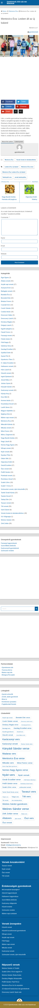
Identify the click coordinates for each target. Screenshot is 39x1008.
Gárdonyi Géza (6, 346)
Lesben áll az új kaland (11, 167)
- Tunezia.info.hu (6, 670)
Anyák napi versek (7, 284)
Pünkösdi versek (6, 475)
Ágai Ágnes (5, 277)
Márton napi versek (7, 417)
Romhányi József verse (27, 783)
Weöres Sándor (6, 520)
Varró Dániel (5, 510)
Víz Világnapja (6, 516)
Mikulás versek (6, 428)
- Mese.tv (4, 699)
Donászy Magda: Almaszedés (12, 978)
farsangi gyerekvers (26, 724)
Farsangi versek (6, 335)
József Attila (5, 380)
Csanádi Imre (5, 305)
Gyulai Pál (4, 356)
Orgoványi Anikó (6, 462)
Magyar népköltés (7, 411)
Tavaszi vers (29, 791)
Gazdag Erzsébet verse (22, 728)
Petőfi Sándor (5, 472)
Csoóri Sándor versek (10, 721)
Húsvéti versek (6, 373)
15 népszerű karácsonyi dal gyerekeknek (15, 989)
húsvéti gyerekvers (8, 731)
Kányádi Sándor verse (15, 748)
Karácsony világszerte (9, 903)
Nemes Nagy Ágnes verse (15, 770)
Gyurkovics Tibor (6, 359)
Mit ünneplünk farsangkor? (11, 889)
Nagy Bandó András (7, 438)
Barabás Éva (5, 294)
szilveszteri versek (25, 787)
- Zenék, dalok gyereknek (9, 697)
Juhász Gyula (5, 383)
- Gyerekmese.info (7, 667)
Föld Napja (4, 342)
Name (3, 238)
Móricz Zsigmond (6, 434)
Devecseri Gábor (6, 315)
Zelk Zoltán (5, 523)
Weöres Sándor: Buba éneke (11, 975)
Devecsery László (7, 318)
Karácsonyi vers (11, 739)
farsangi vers (6, 728)
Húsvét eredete (7, 906)
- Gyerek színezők (7, 694)
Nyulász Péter (5, 455)
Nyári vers (8, 774)
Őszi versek (5, 469)
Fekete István (5, 339)
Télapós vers (5, 797)
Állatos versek (5, 281)
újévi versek (18, 818)
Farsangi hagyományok (9, 543)
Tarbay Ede (5, 499)
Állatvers (7, 818)
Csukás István (5, 312)
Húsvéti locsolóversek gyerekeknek (14, 930)
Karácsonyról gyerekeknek (10, 548)
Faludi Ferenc (5, 332)
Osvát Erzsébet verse (11, 780)
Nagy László (5, 441)
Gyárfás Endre (6, 352)
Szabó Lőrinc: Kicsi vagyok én (12, 971)
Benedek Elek (5, 298)
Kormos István (6, 400)
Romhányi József (7, 479)
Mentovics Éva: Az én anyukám (12, 985)
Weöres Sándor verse (15, 808)
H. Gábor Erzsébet (7, 363)
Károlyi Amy (5, 393)
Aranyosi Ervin (6, 288)
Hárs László (5, 370)
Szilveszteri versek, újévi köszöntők (13, 489)
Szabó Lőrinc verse (9, 787)
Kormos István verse (26, 744)
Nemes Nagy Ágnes (7, 445)
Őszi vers (29, 818)
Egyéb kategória (6, 329)
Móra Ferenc (5, 431)
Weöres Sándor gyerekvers (14, 804)
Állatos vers (24, 814)
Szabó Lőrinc (5, 482)
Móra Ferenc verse (24, 763)
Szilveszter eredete (7, 550)
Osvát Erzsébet (6, 465)
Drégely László (6, 325)
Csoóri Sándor (6, 308)
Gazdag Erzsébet (7, 349)
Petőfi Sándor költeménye (30, 779)
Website (3, 254)
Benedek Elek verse (23, 717)
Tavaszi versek (6, 503)
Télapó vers (15, 797)
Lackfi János (5, 407)
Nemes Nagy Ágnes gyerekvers (9, 766)
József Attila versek (20, 735)
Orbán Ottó (4, 458)
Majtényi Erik (5, 414)
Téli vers (26, 796)
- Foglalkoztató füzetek (8, 704)
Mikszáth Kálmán (6, 424)
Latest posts (19, 141)
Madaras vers (9, 753)
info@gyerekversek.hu (13, 845)
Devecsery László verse (26, 721)
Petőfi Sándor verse (9, 783)
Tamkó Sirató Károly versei (10, 792)
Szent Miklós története (8, 545)
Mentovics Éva (9, 159)
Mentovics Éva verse (27, 167)
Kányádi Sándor (6, 387)
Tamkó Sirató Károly (7, 492)
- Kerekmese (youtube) (8, 702)
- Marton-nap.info (6, 672)
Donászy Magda (6, 322)
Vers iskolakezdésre (17, 800)
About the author (7, 141)
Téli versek (4, 506)
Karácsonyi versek (7, 390)
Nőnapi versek (6, 448)
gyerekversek (33, 32)
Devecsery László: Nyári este (11, 992)
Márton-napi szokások (9, 913)
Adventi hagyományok (9, 893)
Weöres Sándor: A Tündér (10, 968)
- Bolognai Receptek (8, 675)
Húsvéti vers (20, 731)
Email (3, 246)
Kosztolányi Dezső (7, 404)
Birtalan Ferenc (6, 301)
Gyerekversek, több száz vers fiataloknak (17, 2)
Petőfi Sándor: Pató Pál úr (10, 982)
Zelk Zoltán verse (10, 814)
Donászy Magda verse (10, 725)
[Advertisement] (19, 79)
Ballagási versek (6, 291)
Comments (5, 217)
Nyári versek (5, 452)
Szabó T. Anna (6, 486)
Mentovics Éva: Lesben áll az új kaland (13, 172)
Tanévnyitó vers (7, 177)
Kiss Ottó (4, 397)
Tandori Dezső (6, 496)
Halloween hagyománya (10, 896)
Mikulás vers (8, 763)
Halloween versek (7, 366)
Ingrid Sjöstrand (6, 376)
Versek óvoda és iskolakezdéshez (26, 159)
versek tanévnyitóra (20, 177)
